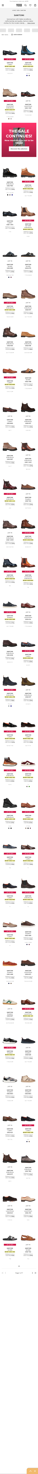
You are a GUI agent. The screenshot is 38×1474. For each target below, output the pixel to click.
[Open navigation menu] (3, 5)
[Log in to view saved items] (30, 5)
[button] (19, 1266)
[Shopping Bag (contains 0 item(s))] (35, 5)
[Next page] (32, 1273)
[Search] (25, 5)
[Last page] (34, 1273)
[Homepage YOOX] (19, 5)
